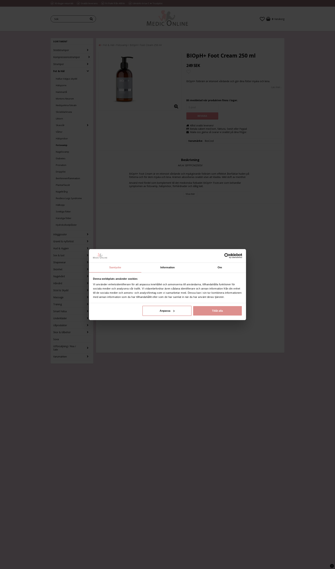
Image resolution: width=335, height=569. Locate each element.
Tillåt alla (217, 310)
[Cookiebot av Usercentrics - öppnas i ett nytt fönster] (227, 255)
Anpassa (165, 310)
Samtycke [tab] (115, 267)
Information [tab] (167, 267)
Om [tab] (220, 267)
